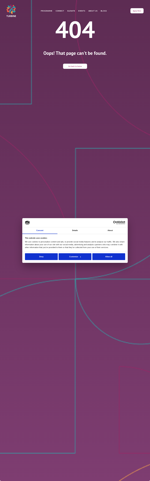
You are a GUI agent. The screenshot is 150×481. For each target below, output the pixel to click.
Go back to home (75, 66)
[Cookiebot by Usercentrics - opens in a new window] (115, 222)
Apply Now (137, 11)
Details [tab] (75, 230)
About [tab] (110, 230)
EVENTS (81, 11)
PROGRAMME (46, 11)
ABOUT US (92, 11)
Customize (73, 257)
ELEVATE (71, 11)
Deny (41, 257)
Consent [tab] (39, 230)
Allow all (108, 257)
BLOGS (104, 11)
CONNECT (60, 11)
